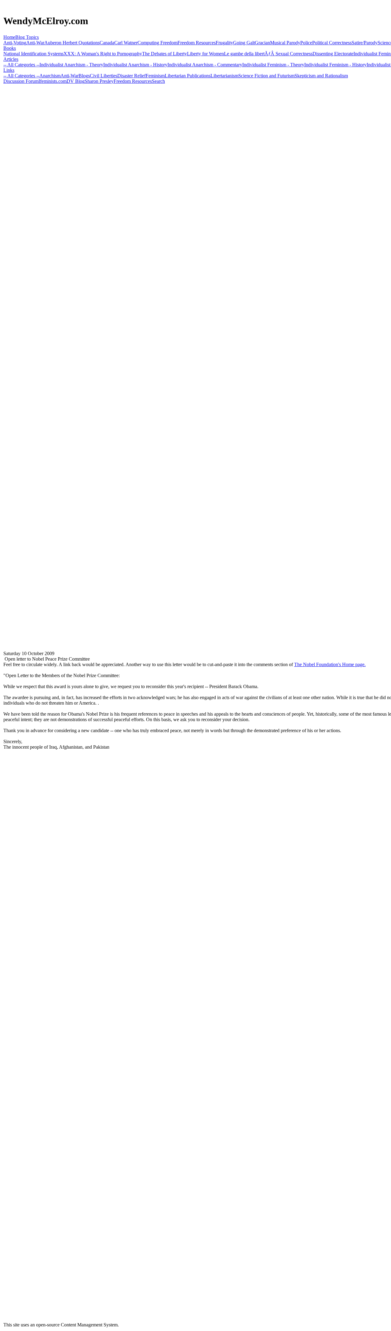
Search (158, 81)
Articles (10, 59)
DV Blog (76, 81)
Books (9, 48)
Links (8, 70)
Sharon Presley (99, 81)
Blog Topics (27, 37)
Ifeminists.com (52, 81)
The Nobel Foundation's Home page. (330, 664)
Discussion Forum (20, 81)
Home (9, 37)
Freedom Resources (133, 81)
